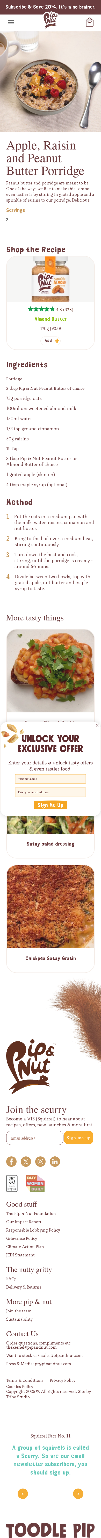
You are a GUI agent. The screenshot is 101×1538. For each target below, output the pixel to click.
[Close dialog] (97, 725)
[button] (50, 805)
